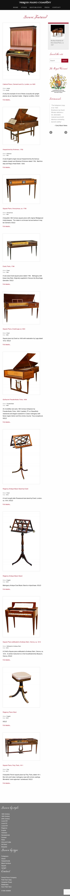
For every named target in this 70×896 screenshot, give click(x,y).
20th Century (5, 819)
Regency (4, 828)
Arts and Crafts (6, 842)
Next (65, 141)
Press (47, 7)
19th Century (5, 816)
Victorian (4, 833)
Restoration (36, 7)
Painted (3, 837)
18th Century (5, 814)
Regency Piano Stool (9, 712)
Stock (24, 7)
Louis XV (4, 823)
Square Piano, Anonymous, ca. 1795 (14, 208)
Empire (3, 830)
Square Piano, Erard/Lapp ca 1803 (14, 329)
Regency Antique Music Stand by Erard (15, 489)
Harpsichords (5, 861)
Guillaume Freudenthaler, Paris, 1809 (15, 399)
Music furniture (6, 863)
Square (3, 866)
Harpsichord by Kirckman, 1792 (13, 149)
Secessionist (5, 835)
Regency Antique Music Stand (12, 576)
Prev (50, 141)
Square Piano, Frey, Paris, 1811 (13, 765)
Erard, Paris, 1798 (8, 266)
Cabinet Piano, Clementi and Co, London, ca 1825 (19, 84)
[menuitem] (16, 7)
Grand (3, 859)
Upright (3, 868)
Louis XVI (4, 826)
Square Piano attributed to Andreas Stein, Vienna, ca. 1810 (22, 642)
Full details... (7, 100)
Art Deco (4, 844)
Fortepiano (4, 856)
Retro (3, 840)
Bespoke (4, 847)
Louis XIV (4, 821)
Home (15, 7)
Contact (56, 7)
